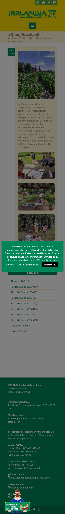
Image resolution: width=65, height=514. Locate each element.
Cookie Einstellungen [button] (28, 264)
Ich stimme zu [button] (50, 264)
